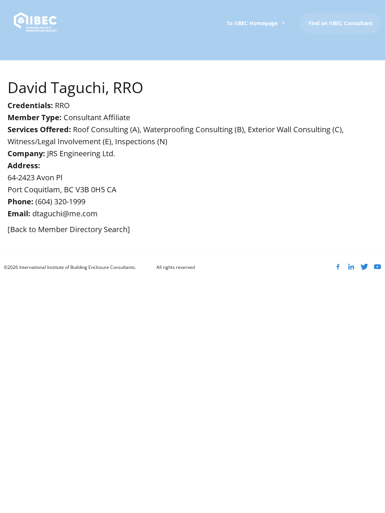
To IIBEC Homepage (252, 23)
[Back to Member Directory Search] (69, 229)
